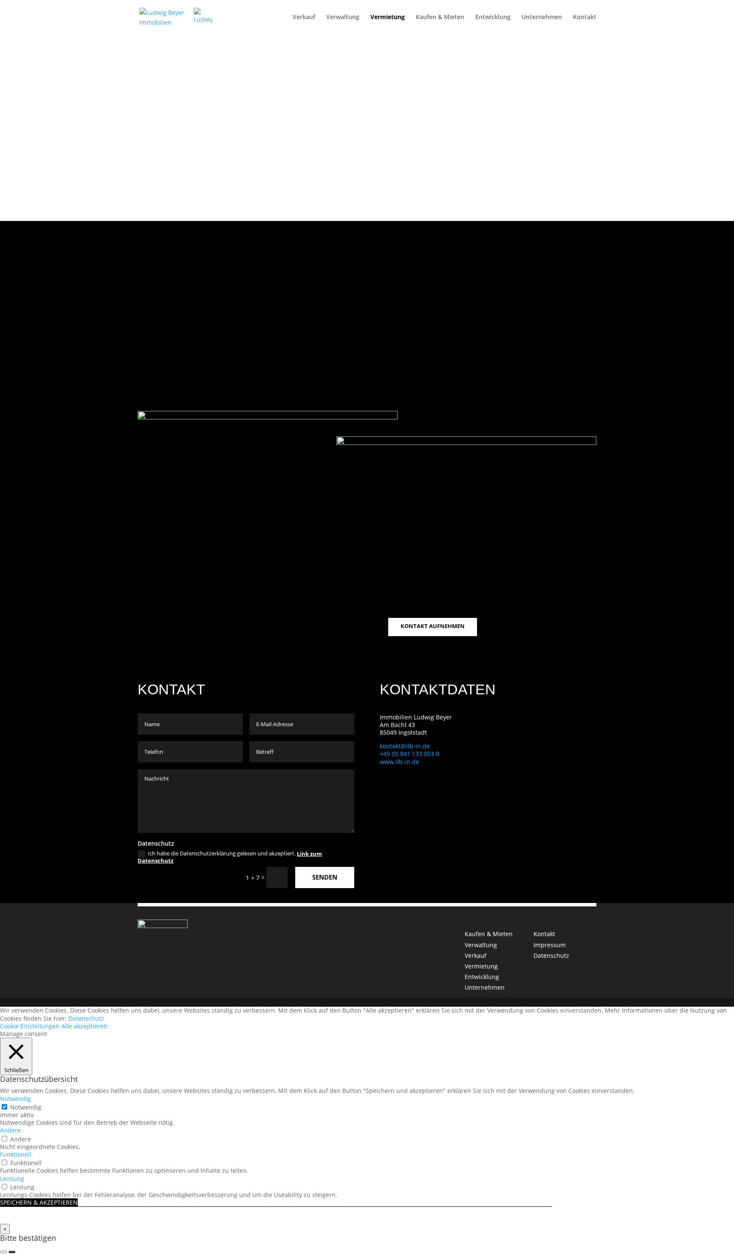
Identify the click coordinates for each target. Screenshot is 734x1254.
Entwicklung (493, 17)
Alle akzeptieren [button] (84, 1026)
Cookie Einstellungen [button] (29, 1026)
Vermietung (387, 17)
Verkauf (304, 17)
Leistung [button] (12, 1179)
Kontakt (584, 17)
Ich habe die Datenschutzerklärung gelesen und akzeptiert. (230, 856)
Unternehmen (542, 17)
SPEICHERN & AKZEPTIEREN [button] (39, 1202)
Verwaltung (342, 17)
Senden (324, 877)
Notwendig (25, 1107)
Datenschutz (551, 955)
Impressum (550, 945)
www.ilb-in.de (399, 762)
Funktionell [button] (15, 1154)
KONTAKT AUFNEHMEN (433, 626)
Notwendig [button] (15, 1099)
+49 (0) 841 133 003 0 (409, 754)
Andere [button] (10, 1130)
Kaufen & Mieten (440, 17)
